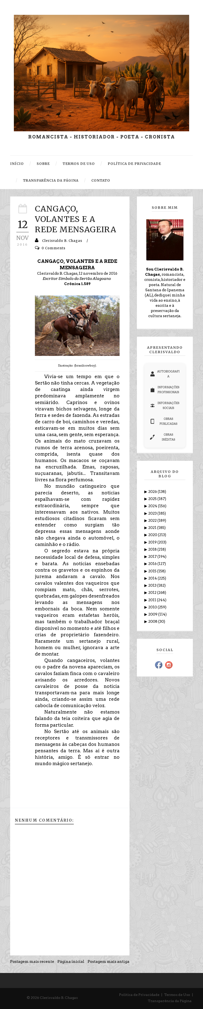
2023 (152, 513)
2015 (152, 571)
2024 (153, 506)
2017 (152, 556)
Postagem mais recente (32, 961)
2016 (152, 564)
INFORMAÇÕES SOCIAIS (168, 405)
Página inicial (70, 961)
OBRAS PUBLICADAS (168, 421)
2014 (153, 578)
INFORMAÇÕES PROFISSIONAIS (168, 390)
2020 (153, 535)
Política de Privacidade (139, 995)
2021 (152, 527)
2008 (153, 621)
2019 (152, 542)
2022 (152, 520)
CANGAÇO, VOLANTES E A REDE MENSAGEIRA (75, 219)
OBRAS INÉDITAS (168, 437)
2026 (153, 491)
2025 (152, 499)
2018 (152, 549)
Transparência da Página (170, 1001)
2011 (152, 600)
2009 (153, 614)
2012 (152, 592)
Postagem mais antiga (108, 961)
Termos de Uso (177, 995)
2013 (152, 585)
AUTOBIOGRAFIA (168, 374)
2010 (153, 607)
